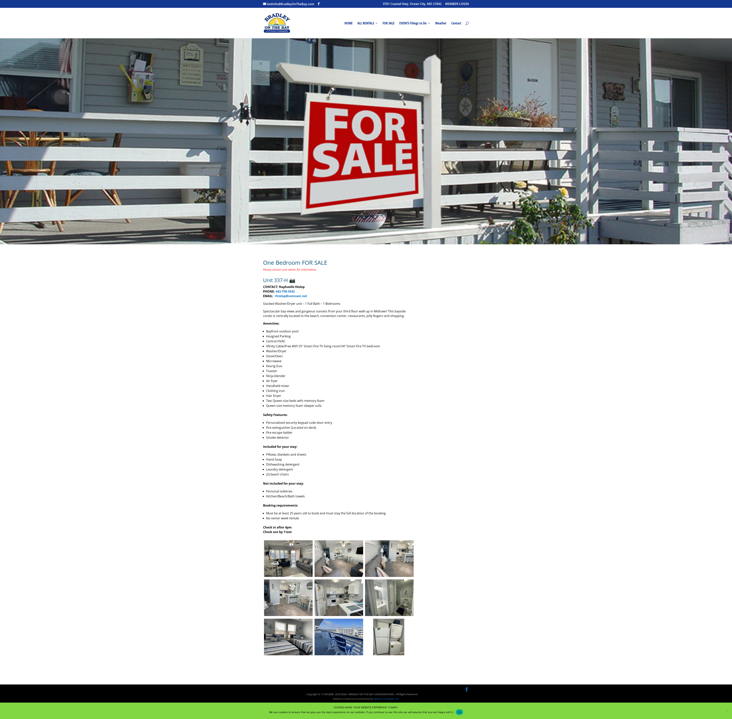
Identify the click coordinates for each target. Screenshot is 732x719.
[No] (727, 711)
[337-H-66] (339, 616)
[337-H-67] (389, 655)
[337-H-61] (339, 577)
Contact (456, 23)
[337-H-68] (389, 616)
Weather (440, 23)
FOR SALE (389, 23)
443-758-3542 (285, 291)
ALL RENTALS (365, 23)
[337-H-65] (389, 577)
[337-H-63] (288, 616)
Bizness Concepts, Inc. (386, 699)
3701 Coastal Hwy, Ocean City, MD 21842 (412, 4)
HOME (348, 23)
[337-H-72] (339, 655)
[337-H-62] (288, 577)
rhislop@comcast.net (291, 296)
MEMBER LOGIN (457, 4)
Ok (459, 712)
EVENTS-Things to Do (413, 23)
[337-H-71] (288, 655)
